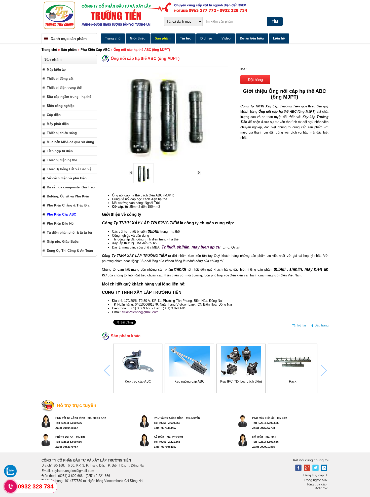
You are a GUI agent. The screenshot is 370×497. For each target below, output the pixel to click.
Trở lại (301, 325)
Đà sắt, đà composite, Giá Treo (71, 187)
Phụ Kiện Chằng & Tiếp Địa (68, 205)
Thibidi (168, 247)
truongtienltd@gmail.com (140, 312)
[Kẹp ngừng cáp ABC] (189, 375)
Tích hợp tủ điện (60, 151)
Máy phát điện (58, 124)
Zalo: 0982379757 (66, 446)
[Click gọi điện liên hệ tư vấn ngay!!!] (10, 486)
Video (226, 38)
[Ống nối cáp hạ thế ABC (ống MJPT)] (143, 182)
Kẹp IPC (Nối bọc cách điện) (241, 381)
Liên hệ (279, 38)
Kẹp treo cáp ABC (138, 381)
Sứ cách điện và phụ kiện (67, 178)
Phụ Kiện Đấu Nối (61, 223)
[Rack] (293, 375)
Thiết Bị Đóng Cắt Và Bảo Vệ (69, 169)
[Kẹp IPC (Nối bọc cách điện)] (241, 375)
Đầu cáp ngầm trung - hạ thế (69, 97)
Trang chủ (113, 38)
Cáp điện (54, 115)
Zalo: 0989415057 (66, 427)
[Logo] (185, 16)
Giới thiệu (137, 38)
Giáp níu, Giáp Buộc (63, 241)
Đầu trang (321, 325)
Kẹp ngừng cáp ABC (189, 381)
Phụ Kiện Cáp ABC (95, 50)
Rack (293, 381)
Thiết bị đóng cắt (60, 78)
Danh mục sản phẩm (69, 38)
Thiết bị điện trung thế (64, 88)
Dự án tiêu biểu (252, 38)
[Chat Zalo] (10, 476)
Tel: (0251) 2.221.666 (167, 441)
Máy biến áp (56, 69)
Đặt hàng (255, 79)
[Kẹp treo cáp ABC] (138, 375)
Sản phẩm (163, 38)
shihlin (183, 247)
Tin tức (185, 38)
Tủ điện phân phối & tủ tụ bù (69, 232)
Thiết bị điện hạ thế (62, 160)
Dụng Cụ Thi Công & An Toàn (70, 251)
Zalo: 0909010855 (263, 446)
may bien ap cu (206, 247)
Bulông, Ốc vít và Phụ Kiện (68, 196)
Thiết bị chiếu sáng (62, 133)
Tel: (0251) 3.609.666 (68, 422)
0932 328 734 (36, 486)
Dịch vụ (206, 38)
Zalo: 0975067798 (263, 427)
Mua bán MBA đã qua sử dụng (70, 142)
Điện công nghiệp (61, 106)
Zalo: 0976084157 (165, 446)
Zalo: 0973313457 (165, 427)
